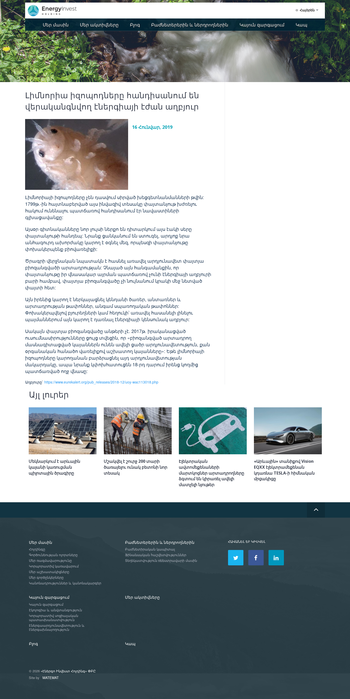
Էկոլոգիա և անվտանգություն (55, 610)
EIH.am (56, 10)
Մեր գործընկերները (46, 577)
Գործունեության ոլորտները (53, 555)
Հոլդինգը (37, 549)
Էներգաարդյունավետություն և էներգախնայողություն (57, 627)
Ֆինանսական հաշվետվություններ (155, 555)
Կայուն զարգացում (262, 24)
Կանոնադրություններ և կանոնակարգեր (65, 583)
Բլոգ (135, 24)
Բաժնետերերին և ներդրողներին (189, 24)
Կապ (301, 24)
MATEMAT (51, 677)
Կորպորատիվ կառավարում (54, 566)
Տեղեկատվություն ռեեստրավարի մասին (161, 560)
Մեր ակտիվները (99, 24)
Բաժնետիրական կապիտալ (150, 549)
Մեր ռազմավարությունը (50, 560)
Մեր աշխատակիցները (49, 572)
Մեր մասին (56, 24)
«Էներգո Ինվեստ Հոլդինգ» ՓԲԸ (68, 670)
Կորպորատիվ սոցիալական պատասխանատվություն (53, 618)
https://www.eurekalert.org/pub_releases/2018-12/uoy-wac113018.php (101, 382)
